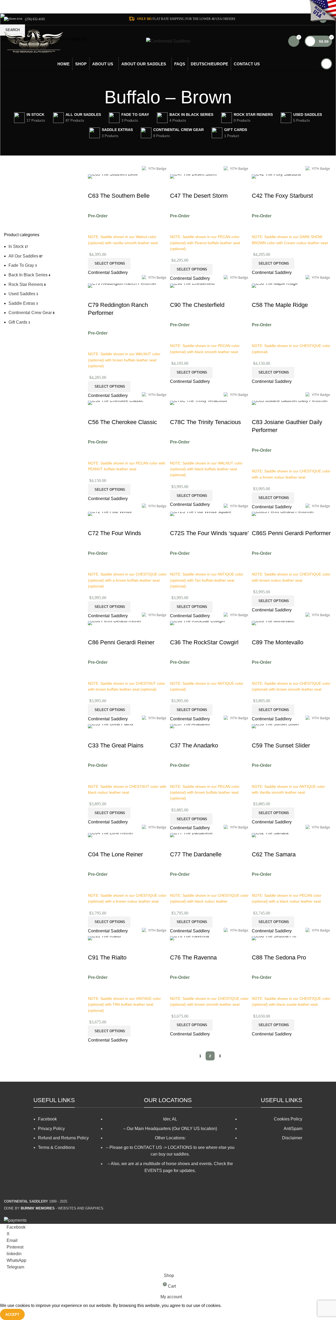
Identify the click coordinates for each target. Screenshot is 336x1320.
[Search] (326, 63)
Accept (12, 1315)
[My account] (323, 19)
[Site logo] (34, 41)
